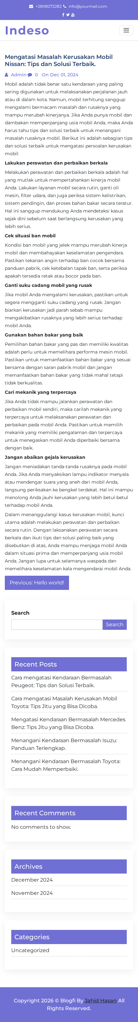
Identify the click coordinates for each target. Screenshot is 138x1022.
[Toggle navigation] (126, 30)
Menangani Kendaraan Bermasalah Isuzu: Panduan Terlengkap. (64, 744)
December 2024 (32, 880)
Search (20, 613)
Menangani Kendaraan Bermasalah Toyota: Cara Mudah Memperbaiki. (65, 765)
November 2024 (32, 893)
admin (18, 75)
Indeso (27, 30)
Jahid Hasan (101, 1001)
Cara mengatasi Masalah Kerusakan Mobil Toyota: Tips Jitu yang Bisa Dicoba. (64, 702)
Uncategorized (30, 950)
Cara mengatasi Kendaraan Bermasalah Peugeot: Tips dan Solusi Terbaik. (61, 681)
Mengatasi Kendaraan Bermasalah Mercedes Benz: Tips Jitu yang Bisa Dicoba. (68, 723)
